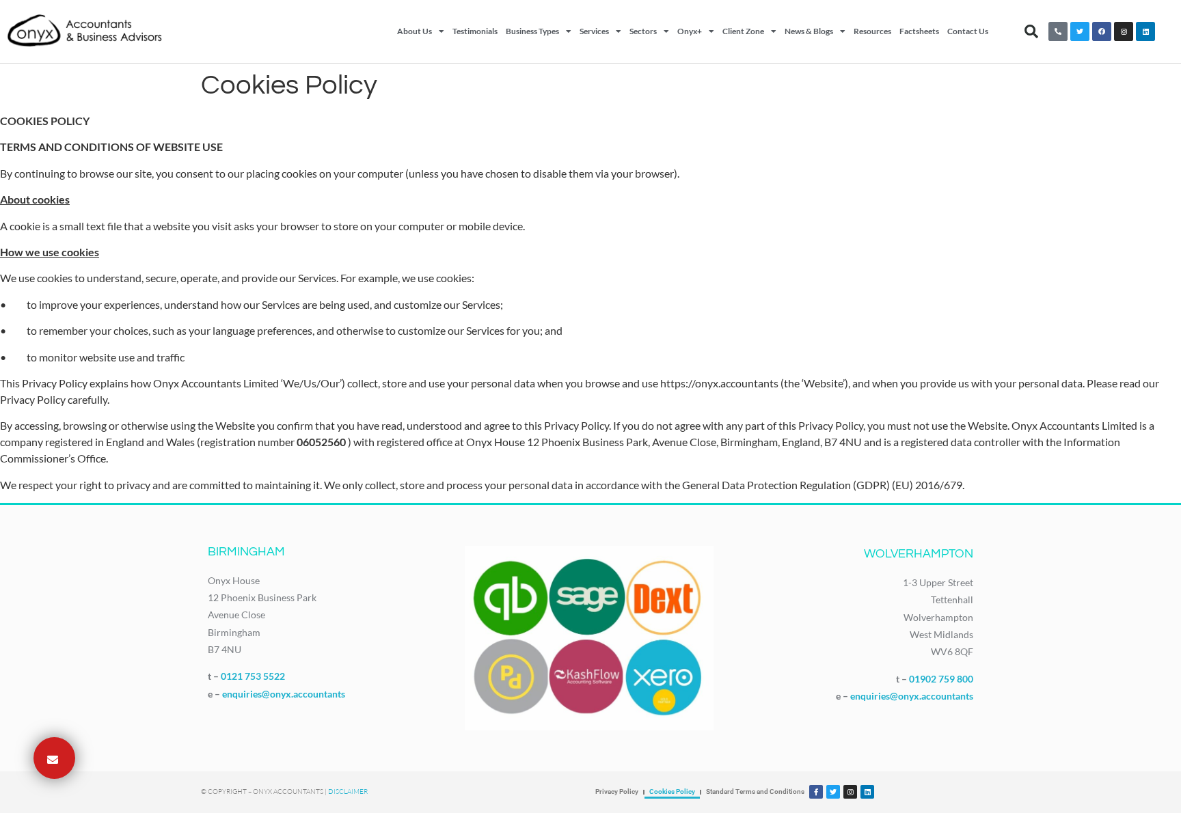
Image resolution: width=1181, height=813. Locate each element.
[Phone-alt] (1058, 31)
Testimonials (475, 31)
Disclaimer (348, 791)
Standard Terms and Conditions (755, 791)
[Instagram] (1123, 31)
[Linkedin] (1145, 31)
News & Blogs (809, 31)
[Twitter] (1079, 31)
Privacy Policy (616, 791)
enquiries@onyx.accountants (283, 694)
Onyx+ (689, 31)
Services (594, 31)
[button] (1031, 31)
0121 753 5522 (253, 676)
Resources (872, 31)
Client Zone (743, 31)
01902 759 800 (941, 679)
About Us (414, 31)
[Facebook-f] (816, 792)
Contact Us (967, 31)
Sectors (643, 31)
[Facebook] (1101, 31)
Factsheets (919, 31)
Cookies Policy (672, 791)
